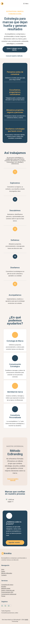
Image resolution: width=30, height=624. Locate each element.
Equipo (3, 571)
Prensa (3, 596)
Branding (3, 586)
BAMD (26, 619)
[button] (4, 500)
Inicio (2, 569)
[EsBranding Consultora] (2, 4)
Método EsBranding (6, 573)
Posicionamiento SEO (7, 592)
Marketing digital (5, 588)
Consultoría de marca (7, 584)
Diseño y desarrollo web (7, 590)
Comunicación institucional (8, 594)
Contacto (3, 575)
